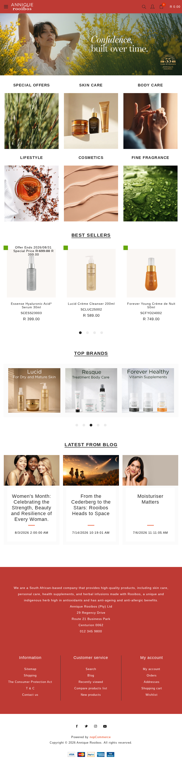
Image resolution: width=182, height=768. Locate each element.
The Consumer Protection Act (30, 682)
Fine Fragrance (150, 158)
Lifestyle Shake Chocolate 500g (151, 305)
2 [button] (87, 332)
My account (151, 669)
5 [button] (105, 425)
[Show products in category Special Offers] (31, 121)
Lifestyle (31, 158)
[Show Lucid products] (34, 390)
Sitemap (30, 669)
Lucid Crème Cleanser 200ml (31, 303)
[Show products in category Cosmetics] (91, 193)
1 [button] (80, 332)
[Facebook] (77, 726)
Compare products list (90, 688)
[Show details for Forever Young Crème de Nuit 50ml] (91, 273)
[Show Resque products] (91, 390)
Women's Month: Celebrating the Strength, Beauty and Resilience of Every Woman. (31, 507)
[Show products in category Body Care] (150, 121)
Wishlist (152, 694)
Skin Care (91, 85)
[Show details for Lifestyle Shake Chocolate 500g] (151, 273)
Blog (90, 675)
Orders (152, 675)
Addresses (152, 682)
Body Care (150, 85)
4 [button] (101, 332)
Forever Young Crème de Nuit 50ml (91, 305)
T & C (30, 688)
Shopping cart (151, 688)
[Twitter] (86, 726)
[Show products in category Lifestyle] (31, 193)
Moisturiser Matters (150, 499)
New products (91, 694)
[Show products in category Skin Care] (91, 121)
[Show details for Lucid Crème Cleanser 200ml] (31, 273)
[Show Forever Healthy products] (148, 390)
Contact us (30, 694)
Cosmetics (91, 158)
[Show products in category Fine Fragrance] (150, 193)
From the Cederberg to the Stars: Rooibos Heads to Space (91, 504)
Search (91, 669)
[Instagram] (95, 726)
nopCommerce (100, 737)
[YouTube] (105, 726)
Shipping (30, 675)
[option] (91, 44)
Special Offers (31, 85)
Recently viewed (91, 682)
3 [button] (94, 332)
